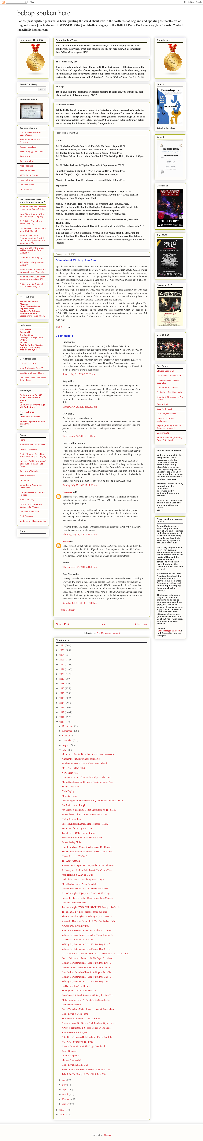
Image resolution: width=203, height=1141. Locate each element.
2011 (62, 716)
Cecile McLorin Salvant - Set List (77, 939)
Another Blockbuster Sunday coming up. (81, 758)
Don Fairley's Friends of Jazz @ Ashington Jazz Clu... (87, 972)
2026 (62, 645)
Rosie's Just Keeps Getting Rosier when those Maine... (87, 897)
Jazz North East (27, 161)
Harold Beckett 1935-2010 (74, 856)
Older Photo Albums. (30, 306)
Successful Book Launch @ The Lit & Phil (82, 837)
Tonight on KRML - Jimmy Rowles (78, 832)
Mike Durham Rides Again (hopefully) (80, 883)
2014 (62, 702)
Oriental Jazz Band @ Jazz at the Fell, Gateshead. (85, 888)
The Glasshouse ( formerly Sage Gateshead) (169, 438)
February (66, 1099)
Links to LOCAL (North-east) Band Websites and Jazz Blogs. (33, 463)
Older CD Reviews (28, 449)
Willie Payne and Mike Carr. (75, 1064)
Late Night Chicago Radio (32, 373)
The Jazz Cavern (28, 363)
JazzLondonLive (27, 170)
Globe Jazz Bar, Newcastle (169, 392)
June (64, 1079)
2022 (62, 664)
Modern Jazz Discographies (33, 521)
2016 (62, 693)
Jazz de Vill (25, 332)
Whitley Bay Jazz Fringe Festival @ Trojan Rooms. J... (87, 934)
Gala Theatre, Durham (167, 387)
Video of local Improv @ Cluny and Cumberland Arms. (88, 865)
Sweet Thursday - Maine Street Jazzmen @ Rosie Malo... (88, 1009)
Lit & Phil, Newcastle (166, 413)
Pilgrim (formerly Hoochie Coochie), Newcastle (169, 426)
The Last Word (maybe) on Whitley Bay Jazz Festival (87, 916)
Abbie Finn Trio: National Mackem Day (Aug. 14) (31, 285)
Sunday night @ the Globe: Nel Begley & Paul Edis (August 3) (32, 250)
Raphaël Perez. (27, 308)
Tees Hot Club (26, 180)
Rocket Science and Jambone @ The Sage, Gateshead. (87, 958)
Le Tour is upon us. (71, 1055)
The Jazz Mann (27, 184)
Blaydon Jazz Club (165, 371)
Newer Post (62, 624)
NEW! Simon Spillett (29, 175)
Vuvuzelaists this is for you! (75, 1032)
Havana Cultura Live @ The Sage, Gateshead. (83, 1046)
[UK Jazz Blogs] (36, 75)
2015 (62, 697)
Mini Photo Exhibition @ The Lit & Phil (81, 1018)
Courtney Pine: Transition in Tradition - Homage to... (86, 967)
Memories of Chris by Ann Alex (77, 828)
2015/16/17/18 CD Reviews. (33, 444)
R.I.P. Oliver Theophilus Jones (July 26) (31, 222)
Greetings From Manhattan (74, 902)
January (66, 1103)
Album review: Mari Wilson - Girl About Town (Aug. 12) (33, 270)
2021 (62, 669)
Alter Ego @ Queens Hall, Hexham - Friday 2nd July (87, 1036)
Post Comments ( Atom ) (108, 632)
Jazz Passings (26, 166)
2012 (62, 712)
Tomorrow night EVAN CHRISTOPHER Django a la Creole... (91, 907)
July (64, 749)
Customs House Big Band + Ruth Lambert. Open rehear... (89, 1023)
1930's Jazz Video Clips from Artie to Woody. (31, 505)
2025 (62, 650)
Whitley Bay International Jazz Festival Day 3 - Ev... (86, 948)
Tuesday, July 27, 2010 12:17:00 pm (80, 485)
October (66, 735)
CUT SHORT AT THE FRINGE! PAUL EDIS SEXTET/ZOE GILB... (96, 953)
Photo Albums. (27, 412)
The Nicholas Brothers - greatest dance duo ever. (84, 911)
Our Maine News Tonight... (75, 805)
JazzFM (23, 342)
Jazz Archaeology (28, 147)
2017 (62, 688)
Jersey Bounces (69, 1050)
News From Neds (70, 772)
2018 (62, 683)
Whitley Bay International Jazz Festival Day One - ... (86, 976)
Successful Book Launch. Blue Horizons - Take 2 (85, 823)
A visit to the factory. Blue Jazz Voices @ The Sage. (86, 1027)
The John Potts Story (29, 511)
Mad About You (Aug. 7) (31, 257)
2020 (62, 673)
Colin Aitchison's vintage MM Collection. (32, 406)
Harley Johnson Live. (72, 819)
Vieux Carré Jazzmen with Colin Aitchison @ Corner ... (88, 930)
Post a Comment (67, 609)
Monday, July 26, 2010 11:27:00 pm (80, 406)
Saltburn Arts (163, 433)
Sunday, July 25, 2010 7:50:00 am (79, 374)
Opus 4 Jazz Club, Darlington (165, 419)
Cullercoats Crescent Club (169, 375)
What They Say (27, 499)
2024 (62, 654)
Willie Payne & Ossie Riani (75, 1013)
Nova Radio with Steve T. (31, 368)
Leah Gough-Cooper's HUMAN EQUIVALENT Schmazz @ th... (93, 800)
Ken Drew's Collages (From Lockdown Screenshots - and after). (32, 313)
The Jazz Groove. (27, 335)
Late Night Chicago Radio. (32, 338)
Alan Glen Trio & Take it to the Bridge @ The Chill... (87, 777)
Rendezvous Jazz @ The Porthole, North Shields (85, 763)
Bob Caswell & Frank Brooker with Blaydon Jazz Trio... (88, 995)
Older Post (141, 624)
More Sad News (69, 795)
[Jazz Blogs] (173, 75)
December (67, 726)
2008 (62, 1114)
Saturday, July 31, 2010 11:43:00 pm (80, 602)
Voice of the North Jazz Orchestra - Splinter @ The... (87, 1069)
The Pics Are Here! (71, 786)
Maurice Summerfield (72, 1060)
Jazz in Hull (162, 404)
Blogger (107, 1134)
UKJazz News (26, 189)
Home (102, 624)
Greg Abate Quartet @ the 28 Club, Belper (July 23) (32, 215)
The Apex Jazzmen (71, 860)
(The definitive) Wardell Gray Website (30, 133)
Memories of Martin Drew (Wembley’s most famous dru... (89, 754)
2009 (62, 1109)
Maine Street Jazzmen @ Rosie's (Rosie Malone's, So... (87, 781)
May (64, 1084)
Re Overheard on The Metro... (76, 985)
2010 (62, 721)
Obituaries (24, 480)
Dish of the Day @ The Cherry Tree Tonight (83, 879)
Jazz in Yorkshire (28, 475)
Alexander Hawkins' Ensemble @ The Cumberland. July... (89, 921)
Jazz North (25, 156)
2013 (62, 707)
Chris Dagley (68, 791)
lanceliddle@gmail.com (169, 631)
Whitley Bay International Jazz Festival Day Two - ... (86, 962)
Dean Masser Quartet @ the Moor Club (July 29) (33, 229)
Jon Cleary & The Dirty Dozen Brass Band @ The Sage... (89, 809)
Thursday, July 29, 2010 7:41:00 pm (80, 566)
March (65, 1094)
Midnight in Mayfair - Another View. (79, 990)
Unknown (68, 492)
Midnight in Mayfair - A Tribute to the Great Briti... (86, 999)
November (67, 730)
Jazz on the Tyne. (28, 350)
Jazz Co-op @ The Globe (32, 151)
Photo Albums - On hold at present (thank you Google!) (33, 455)
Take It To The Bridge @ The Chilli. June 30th (84, 1074)
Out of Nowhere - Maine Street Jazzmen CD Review (86, 846)
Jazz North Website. (29, 471)
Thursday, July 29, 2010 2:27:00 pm (80, 534)
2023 (62, 659)
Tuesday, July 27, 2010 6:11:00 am (79, 435)
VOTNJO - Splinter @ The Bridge (78, 1041)
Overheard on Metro (71, 1004)
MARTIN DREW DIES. (73, 767)
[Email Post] (68, 326)
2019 (62, 678)
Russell (66, 541)
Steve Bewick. (26, 330)
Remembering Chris (71, 842)
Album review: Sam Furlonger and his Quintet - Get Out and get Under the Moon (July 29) (32, 239)
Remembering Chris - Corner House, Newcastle (84, 814)
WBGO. (23, 340)
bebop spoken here (43, 12)
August (66, 745)
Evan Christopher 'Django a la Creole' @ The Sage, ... (87, 893)
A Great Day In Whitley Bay (75, 925)
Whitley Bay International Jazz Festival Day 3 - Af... (86, 944)
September (67, 740)
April (65, 1089)
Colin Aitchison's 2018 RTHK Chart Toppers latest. (31, 397)
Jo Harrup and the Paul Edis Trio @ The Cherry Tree (87, 870)
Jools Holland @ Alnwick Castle (77, 874)
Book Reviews (26, 516)
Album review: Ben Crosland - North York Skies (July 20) (33, 207)
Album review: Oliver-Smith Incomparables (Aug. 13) (32, 278)
